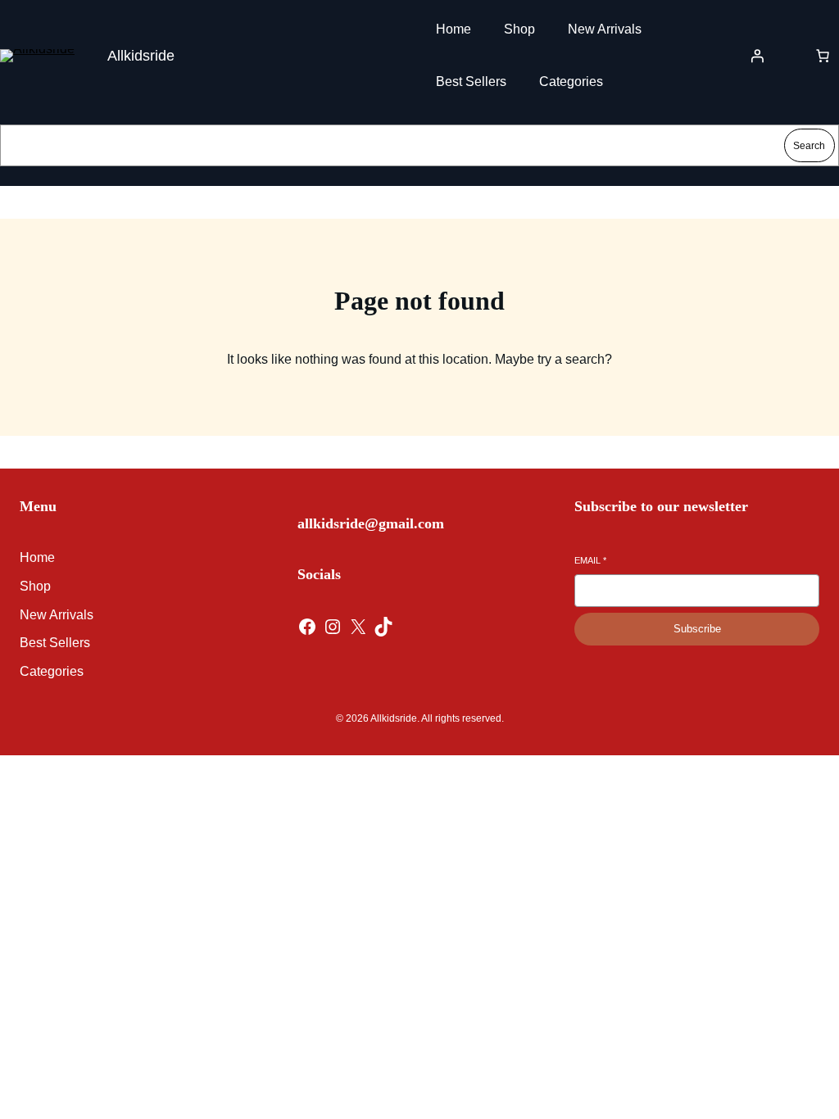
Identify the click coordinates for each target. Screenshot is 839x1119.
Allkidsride (141, 56)
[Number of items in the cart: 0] (822, 55)
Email (590, 560)
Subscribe (697, 629)
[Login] (757, 55)
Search (809, 146)
